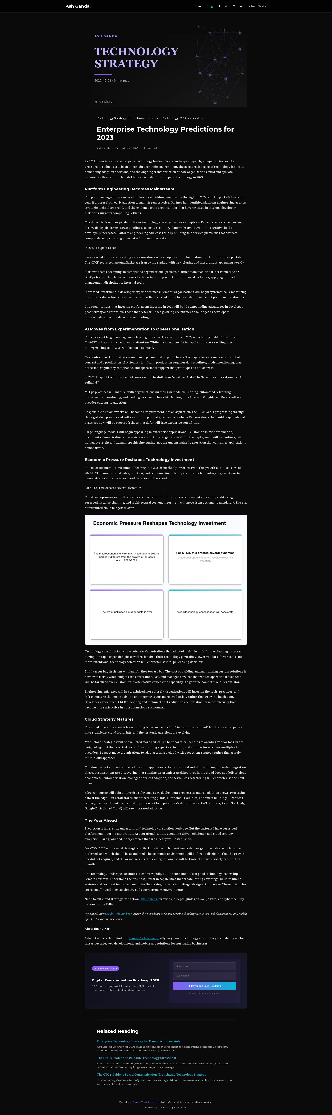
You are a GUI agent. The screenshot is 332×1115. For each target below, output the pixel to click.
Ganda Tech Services (117, 914)
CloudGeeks (257, 6)
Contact (238, 6)
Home (196, 6)
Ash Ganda (78, 6)
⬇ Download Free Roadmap (204, 986)
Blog (209, 6)
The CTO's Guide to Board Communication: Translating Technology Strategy (151, 1074)
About (222, 6)
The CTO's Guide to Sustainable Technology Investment (136, 1058)
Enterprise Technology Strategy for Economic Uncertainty (139, 1041)
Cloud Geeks (150, 899)
